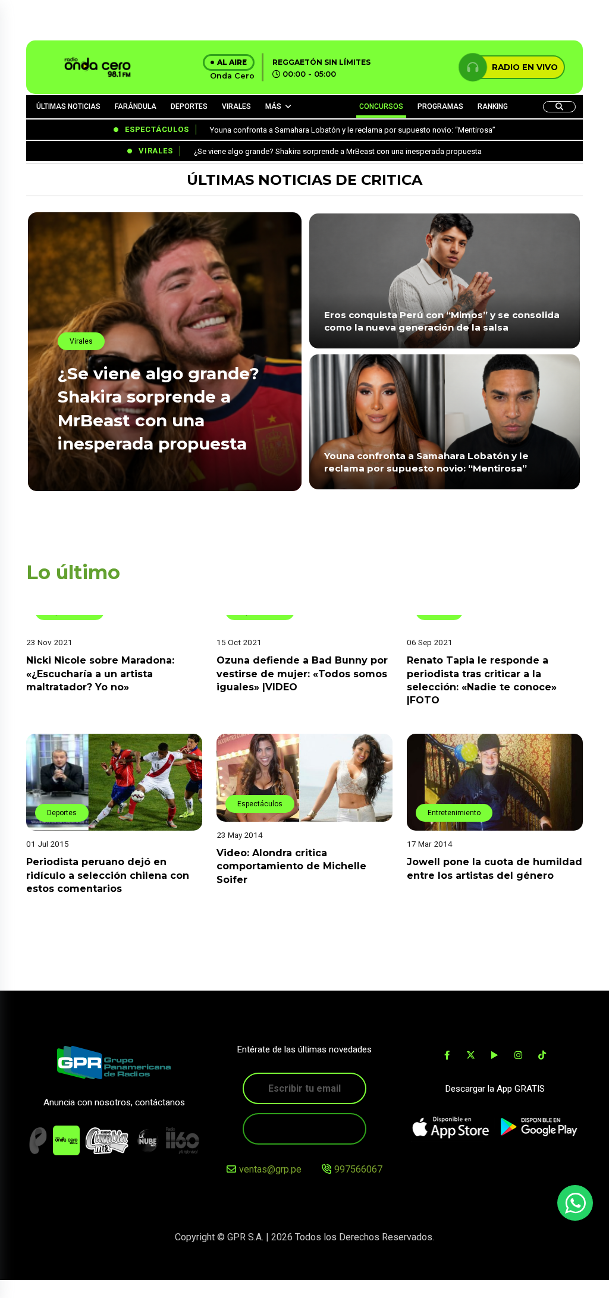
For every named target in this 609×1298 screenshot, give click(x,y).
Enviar (304, 1128)
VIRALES (236, 106)
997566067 (358, 1169)
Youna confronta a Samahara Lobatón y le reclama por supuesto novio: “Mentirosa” (426, 462)
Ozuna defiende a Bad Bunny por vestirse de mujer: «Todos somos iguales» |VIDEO (302, 674)
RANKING (493, 106)
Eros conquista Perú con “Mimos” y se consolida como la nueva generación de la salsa (442, 321)
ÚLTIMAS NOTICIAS (68, 106)
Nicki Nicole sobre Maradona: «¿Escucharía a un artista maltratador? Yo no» (100, 674)
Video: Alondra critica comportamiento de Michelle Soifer (291, 866)
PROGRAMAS (440, 106)
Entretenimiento (454, 813)
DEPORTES (189, 106)
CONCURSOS (381, 106)
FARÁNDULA (135, 106)
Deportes (62, 813)
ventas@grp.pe (270, 1169)
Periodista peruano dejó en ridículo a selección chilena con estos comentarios (107, 875)
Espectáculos (259, 804)
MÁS (273, 106)
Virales (81, 341)
